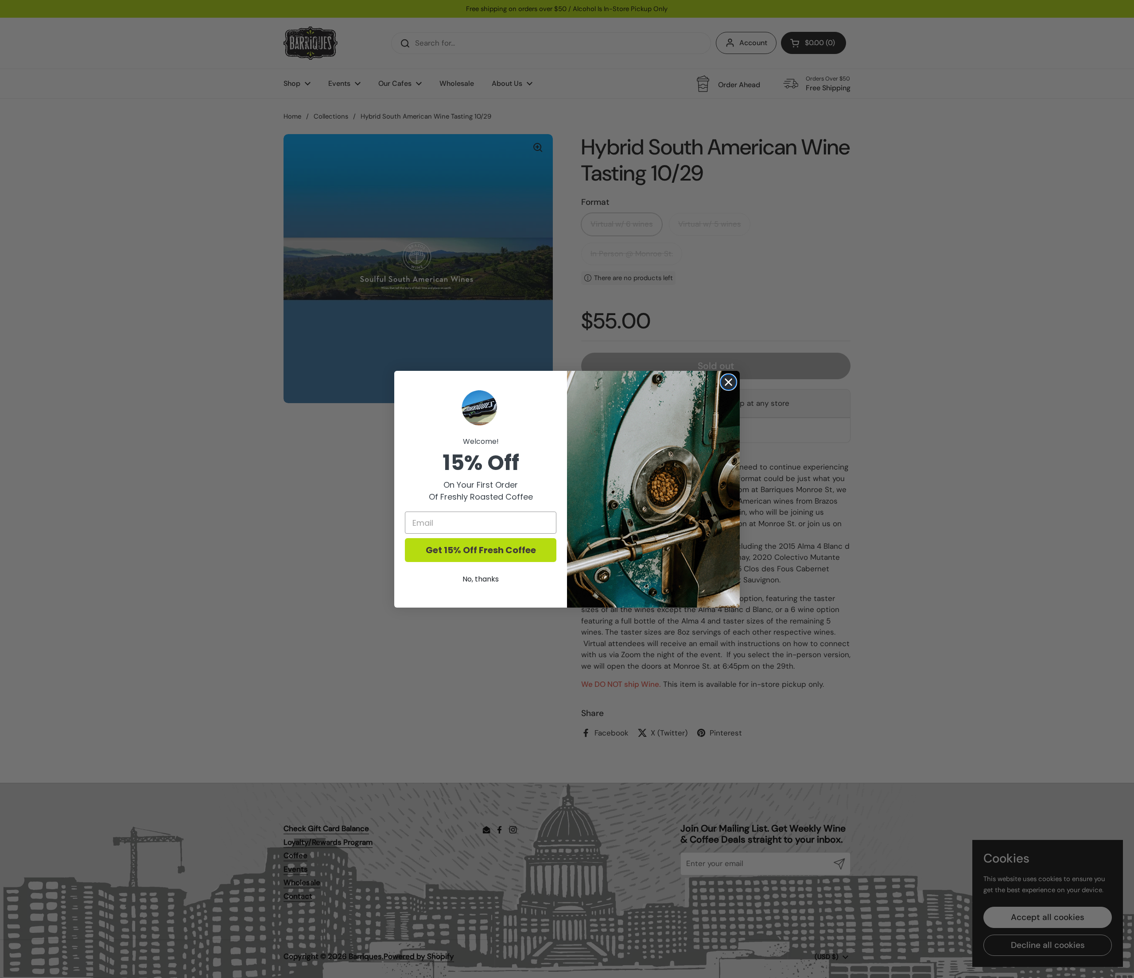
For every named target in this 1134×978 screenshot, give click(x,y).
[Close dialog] (728, 382)
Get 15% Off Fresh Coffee (481, 550)
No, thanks (480, 579)
